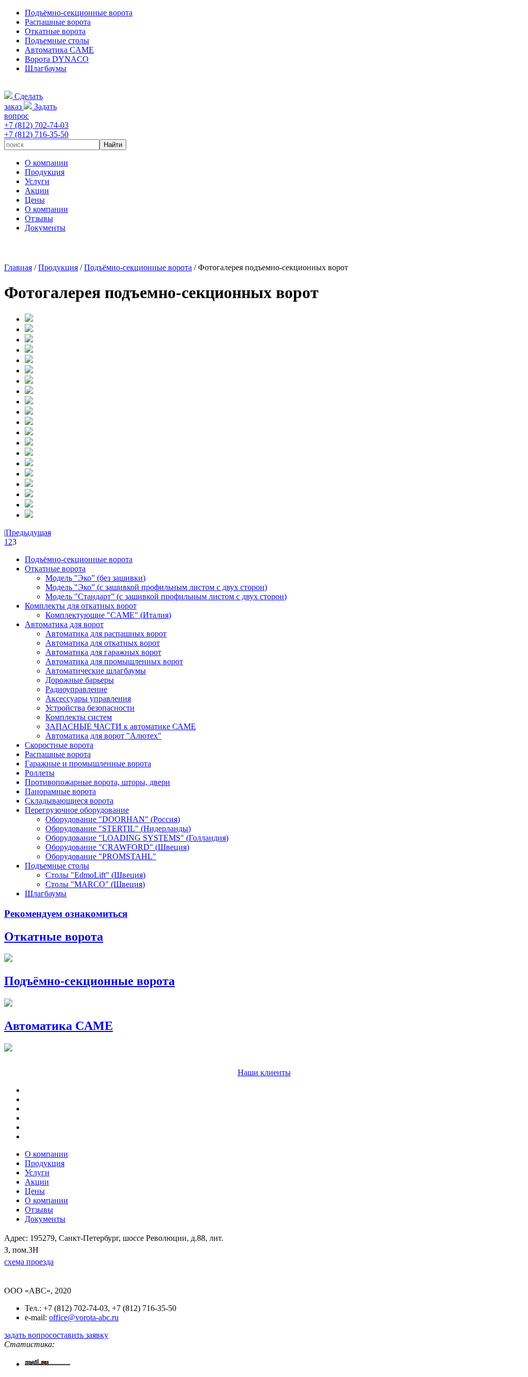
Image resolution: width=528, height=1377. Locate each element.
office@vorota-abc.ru (84, 1317)
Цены (35, 199)
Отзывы (39, 218)
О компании (46, 162)
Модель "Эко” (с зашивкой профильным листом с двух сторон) (156, 587)
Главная (18, 267)
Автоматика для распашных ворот (106, 633)
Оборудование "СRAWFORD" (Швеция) (117, 847)
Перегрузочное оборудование (77, 810)
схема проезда (29, 1261)
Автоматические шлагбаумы (95, 670)
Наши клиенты (264, 1072)
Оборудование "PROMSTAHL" (100, 856)
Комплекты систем (78, 717)
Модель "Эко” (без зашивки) (95, 577)
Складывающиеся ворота (69, 800)
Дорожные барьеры (79, 680)
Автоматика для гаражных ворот (103, 652)
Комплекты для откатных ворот (81, 605)
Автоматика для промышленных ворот (114, 661)
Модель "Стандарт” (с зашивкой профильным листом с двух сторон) (166, 596)
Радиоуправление (76, 689)
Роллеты (40, 772)
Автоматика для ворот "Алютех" (103, 735)
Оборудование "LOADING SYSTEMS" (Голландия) (136, 837)
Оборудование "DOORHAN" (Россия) (112, 819)
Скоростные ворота (59, 745)
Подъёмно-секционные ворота (79, 12)
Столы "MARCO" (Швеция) (95, 884)
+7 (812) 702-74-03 (36, 125)
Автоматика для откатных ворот (102, 642)
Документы (45, 227)
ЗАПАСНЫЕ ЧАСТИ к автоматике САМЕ (120, 726)
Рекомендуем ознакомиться (65, 913)
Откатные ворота (55, 31)
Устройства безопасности (90, 707)
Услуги (37, 181)
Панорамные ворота (60, 791)
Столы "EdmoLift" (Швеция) (95, 875)
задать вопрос (28, 1335)
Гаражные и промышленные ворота (88, 763)
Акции (37, 190)
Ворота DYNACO (57, 59)
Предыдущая (28, 532)
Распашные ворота (58, 22)
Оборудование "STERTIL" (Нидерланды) (118, 828)
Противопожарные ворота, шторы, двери (97, 782)
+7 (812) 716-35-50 (36, 134)
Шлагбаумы (46, 68)
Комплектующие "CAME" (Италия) (108, 615)
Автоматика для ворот (64, 624)
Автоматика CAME (59, 49)
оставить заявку (80, 1335)
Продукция (44, 172)
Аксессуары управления (88, 698)
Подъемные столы (57, 40)
